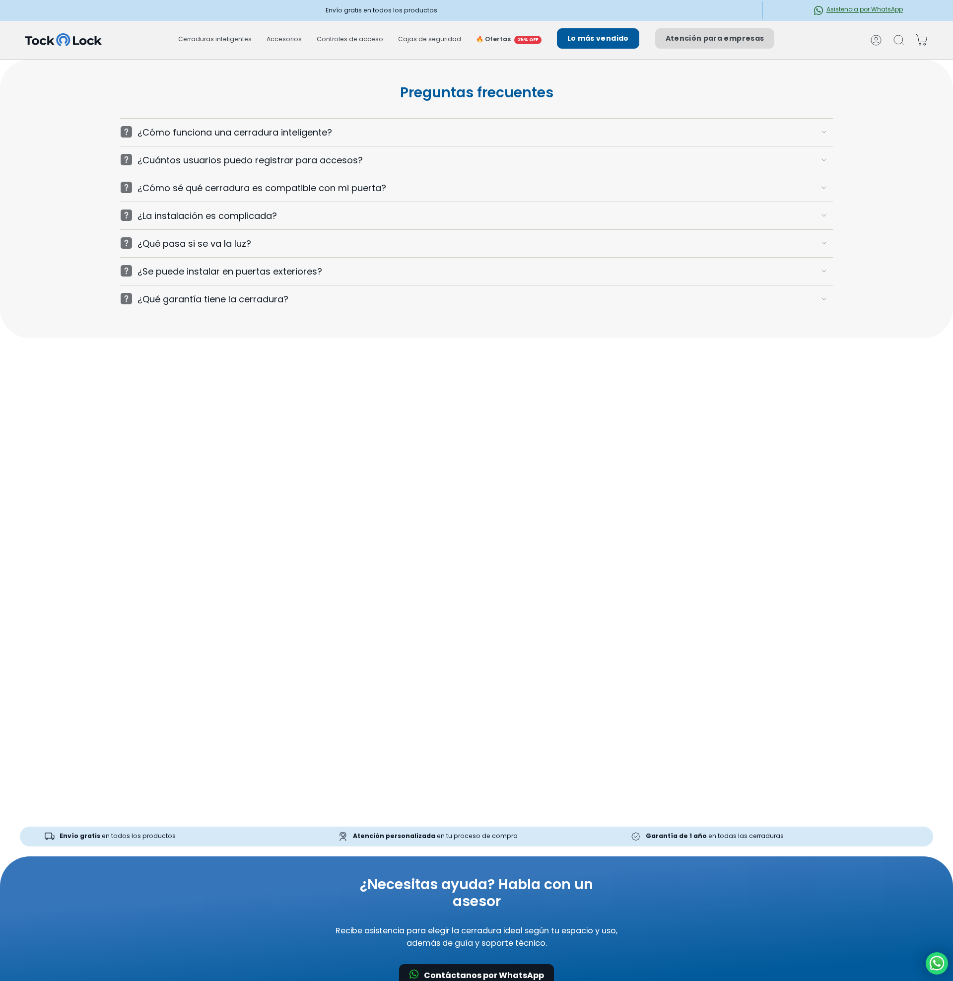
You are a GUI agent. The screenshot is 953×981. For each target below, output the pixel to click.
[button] (215, 40)
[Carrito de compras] (922, 40)
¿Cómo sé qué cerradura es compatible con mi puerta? (261, 188)
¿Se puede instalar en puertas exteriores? (229, 271)
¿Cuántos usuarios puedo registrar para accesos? (250, 160)
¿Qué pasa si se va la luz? (194, 243)
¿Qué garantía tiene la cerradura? (212, 299)
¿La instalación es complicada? (207, 216)
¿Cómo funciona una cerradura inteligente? (234, 132)
